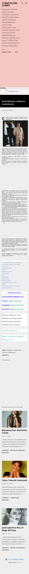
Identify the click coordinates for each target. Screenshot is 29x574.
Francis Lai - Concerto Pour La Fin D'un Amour (11, 286)
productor (11, 352)
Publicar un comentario (17, 450)
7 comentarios (14, 498)
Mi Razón (4, 284)
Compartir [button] (5, 355)
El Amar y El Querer (6, 278)
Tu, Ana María (4, 266)
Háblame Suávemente (6, 280)
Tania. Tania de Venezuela (14, 480)
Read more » (5, 452)
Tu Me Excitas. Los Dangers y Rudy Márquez (11, 264)
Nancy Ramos (8, 191)
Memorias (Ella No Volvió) (7, 271)
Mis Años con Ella (5, 273)
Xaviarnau (19, 562)
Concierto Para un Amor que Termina (9, 282)
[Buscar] (22, 3)
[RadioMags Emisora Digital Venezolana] (13, 91)
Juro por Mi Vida (5, 277)
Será (3, 275)
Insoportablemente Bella (6, 267)
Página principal (6, 52)
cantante (9, 350)
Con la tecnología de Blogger (15, 559)
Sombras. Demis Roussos (7, 287)
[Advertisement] (14, 69)
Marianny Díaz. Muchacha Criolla (14, 431)
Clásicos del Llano (10, 4)
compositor (17, 350)
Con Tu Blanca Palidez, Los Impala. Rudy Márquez (12, 262)
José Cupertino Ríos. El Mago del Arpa (12, 529)
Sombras (3, 269)
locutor (5, 352)
